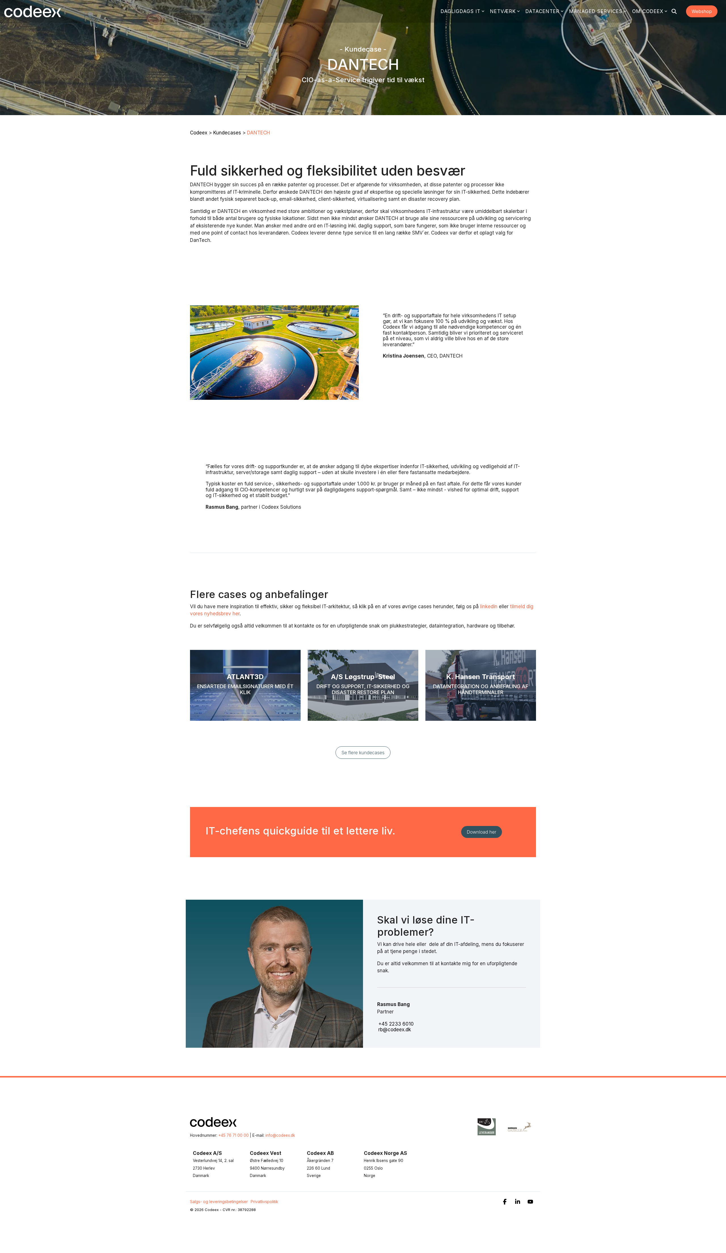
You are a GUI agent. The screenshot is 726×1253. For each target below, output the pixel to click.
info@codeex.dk (280, 1135)
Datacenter (542, 11)
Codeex (198, 133)
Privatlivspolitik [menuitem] (264, 1201)
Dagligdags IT (460, 11)
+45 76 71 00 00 (233, 1135)
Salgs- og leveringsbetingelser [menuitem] (219, 1201)
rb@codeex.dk (394, 1029)
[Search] (674, 11)
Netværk (503, 11)
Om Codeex (647, 11)
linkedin (488, 606)
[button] (505, 1202)
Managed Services (595, 11)
